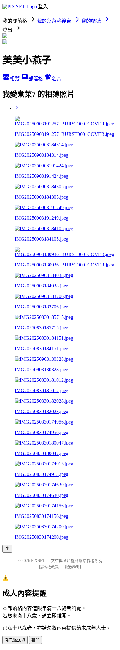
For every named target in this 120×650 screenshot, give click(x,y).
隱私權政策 (49, 566)
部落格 (36, 78)
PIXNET (38, 560)
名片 (57, 78)
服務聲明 (73, 566)
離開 (35, 640)
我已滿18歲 (15, 640)
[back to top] (7, 549)
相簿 (15, 78)
